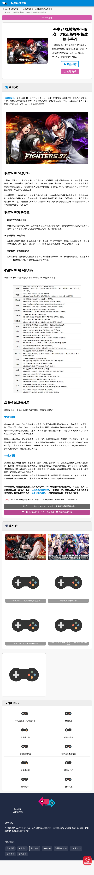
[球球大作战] (68, 763)
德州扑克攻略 (61, 848)
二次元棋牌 (76, 848)
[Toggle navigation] (89, 3)
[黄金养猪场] (24, 763)
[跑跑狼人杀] (24, 730)
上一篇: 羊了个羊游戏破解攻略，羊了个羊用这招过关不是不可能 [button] (47, 506)
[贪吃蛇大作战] (24, 746)
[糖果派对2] (24, 779)
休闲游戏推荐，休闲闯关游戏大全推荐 (37, 9)
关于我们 (22, 848)
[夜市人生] (68, 779)
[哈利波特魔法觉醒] (68, 746)
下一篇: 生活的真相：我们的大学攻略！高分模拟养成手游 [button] (47, 512)
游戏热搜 (14, 9)
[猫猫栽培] (68, 713)
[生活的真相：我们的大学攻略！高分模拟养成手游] (24, 713)
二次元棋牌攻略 (38, 493)
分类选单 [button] (48, 17)
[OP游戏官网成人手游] (24, 674)
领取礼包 (22, 854)
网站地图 (10, 848)
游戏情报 (10, 854)
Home (5, 9)
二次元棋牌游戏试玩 (40, 490)
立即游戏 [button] (71, 71)
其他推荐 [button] (71, 64)
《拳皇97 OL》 (10, 98)
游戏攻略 (47, 848)
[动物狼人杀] (68, 730)
